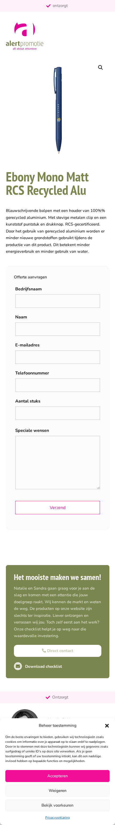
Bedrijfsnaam (28, 289)
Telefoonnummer (32, 373)
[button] (107, 725)
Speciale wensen (32, 430)
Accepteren (57, 776)
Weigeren (58, 790)
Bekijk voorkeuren (57, 805)
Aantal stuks (27, 401)
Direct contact (59, 650)
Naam (21, 317)
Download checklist (43, 666)
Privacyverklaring (57, 817)
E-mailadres (27, 345)
